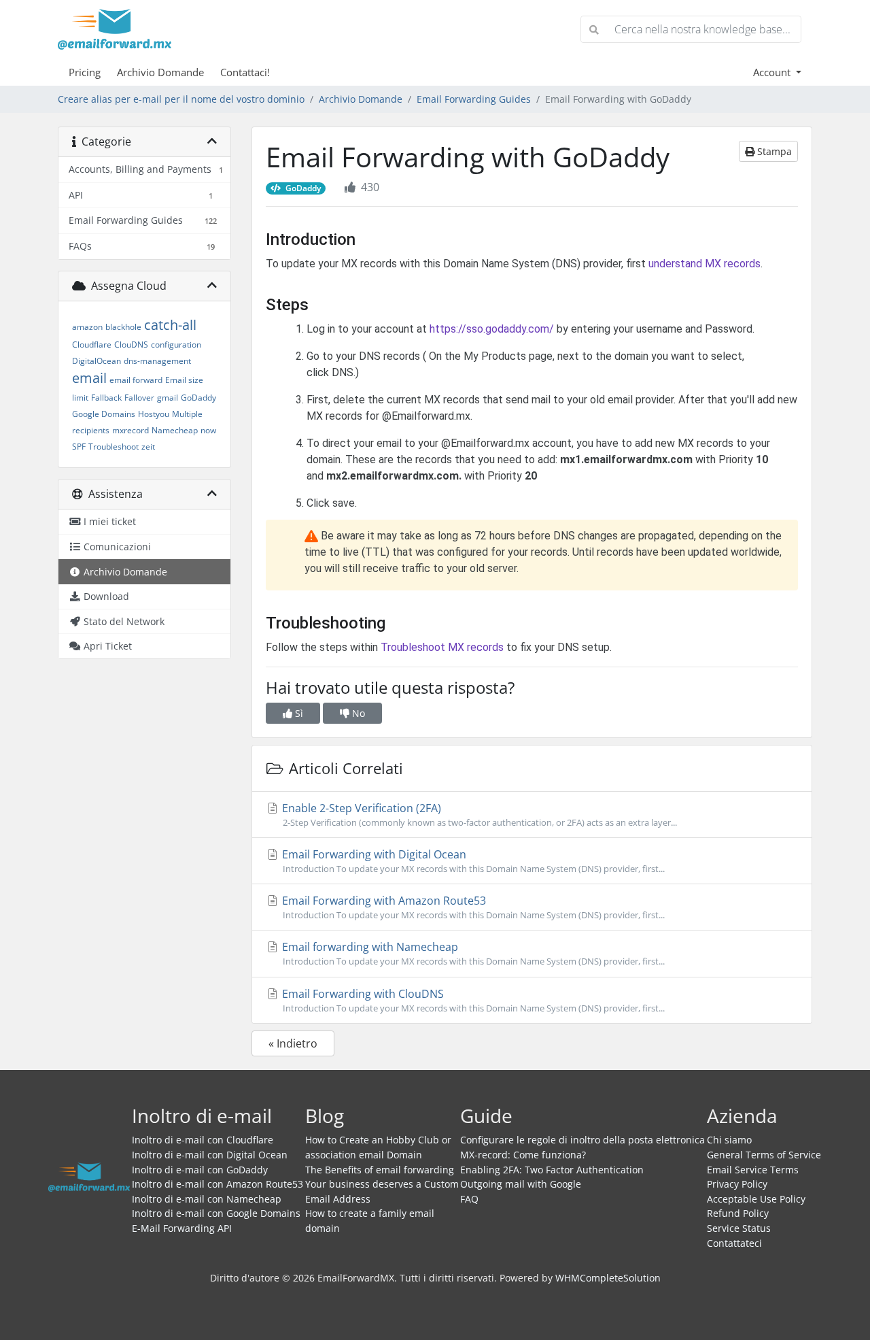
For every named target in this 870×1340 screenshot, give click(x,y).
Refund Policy (738, 1213)
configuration (176, 344)
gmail (167, 397)
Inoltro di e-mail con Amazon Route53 (217, 1183)
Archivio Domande (160, 72)
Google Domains (103, 414)
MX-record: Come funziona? (523, 1154)
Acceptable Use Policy (756, 1198)
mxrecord (130, 430)
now (208, 430)
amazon (87, 327)
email (89, 378)
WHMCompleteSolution (608, 1277)
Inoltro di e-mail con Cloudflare (202, 1139)
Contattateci (734, 1243)
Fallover (139, 397)
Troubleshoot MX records (442, 647)
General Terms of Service (764, 1154)
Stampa (773, 151)
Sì (297, 713)
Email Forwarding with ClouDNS (472, 1000)
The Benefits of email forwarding (379, 1169)
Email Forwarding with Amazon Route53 (472, 907)
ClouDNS (131, 344)
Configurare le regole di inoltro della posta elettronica (582, 1139)
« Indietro (292, 1043)
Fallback (106, 397)
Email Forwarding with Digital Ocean (472, 861)
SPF (79, 446)
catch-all (170, 325)
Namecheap (175, 430)
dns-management (157, 361)
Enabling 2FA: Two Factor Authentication (552, 1169)
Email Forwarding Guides (474, 99)
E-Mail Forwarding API (182, 1228)
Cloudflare (91, 344)
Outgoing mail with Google (520, 1183)
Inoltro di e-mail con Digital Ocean (210, 1154)
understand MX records (704, 263)
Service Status (739, 1228)
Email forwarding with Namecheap (472, 953)
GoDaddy (198, 397)
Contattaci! (245, 72)
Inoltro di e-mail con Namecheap (206, 1198)
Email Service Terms (753, 1169)
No (357, 713)
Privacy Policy (737, 1183)
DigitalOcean (96, 361)
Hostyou (153, 414)
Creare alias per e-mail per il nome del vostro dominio (181, 99)
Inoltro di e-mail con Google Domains (216, 1213)
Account (773, 72)
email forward (135, 380)
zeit (148, 446)
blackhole (123, 327)
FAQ (469, 1198)
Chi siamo (729, 1139)
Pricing (85, 72)
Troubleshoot (113, 446)
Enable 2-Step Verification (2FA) (478, 814)
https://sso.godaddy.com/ (492, 328)
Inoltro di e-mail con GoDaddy (200, 1169)
